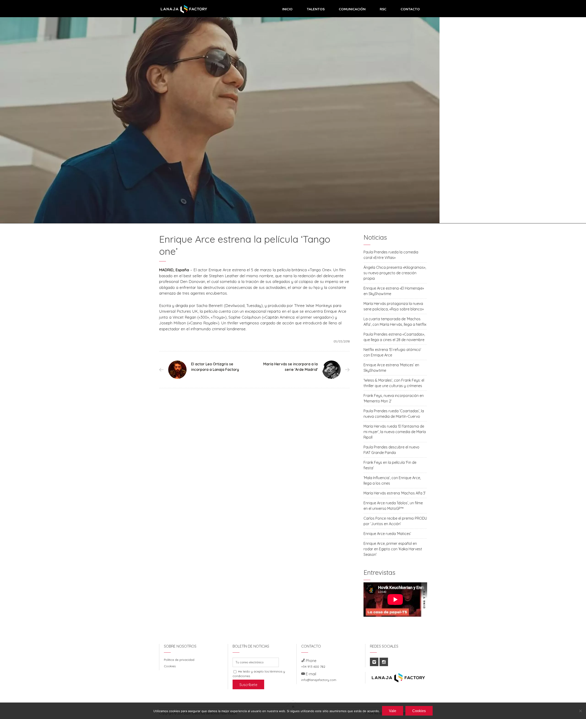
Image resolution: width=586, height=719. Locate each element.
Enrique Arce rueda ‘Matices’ (387, 533)
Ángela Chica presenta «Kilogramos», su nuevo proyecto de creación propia (395, 273)
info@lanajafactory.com (318, 680)
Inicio (287, 9)
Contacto (410, 9)
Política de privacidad (179, 660)
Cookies (170, 666)
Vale (392, 711)
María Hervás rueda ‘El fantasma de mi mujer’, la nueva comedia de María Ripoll (395, 432)
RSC (383, 9)
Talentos (316, 9)
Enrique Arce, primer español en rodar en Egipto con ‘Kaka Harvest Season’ (393, 549)
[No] (580, 710)
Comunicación (352, 9)
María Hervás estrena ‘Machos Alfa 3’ (395, 493)
